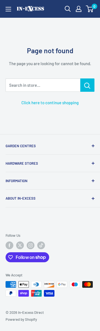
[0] (89, 9)
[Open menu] (8, 9)
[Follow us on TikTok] (41, 245)
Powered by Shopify (21, 319)
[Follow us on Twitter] (20, 245)
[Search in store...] (87, 85)
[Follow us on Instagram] (30, 245)
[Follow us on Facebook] (9, 245)
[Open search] (68, 9)
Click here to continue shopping (50, 102)
